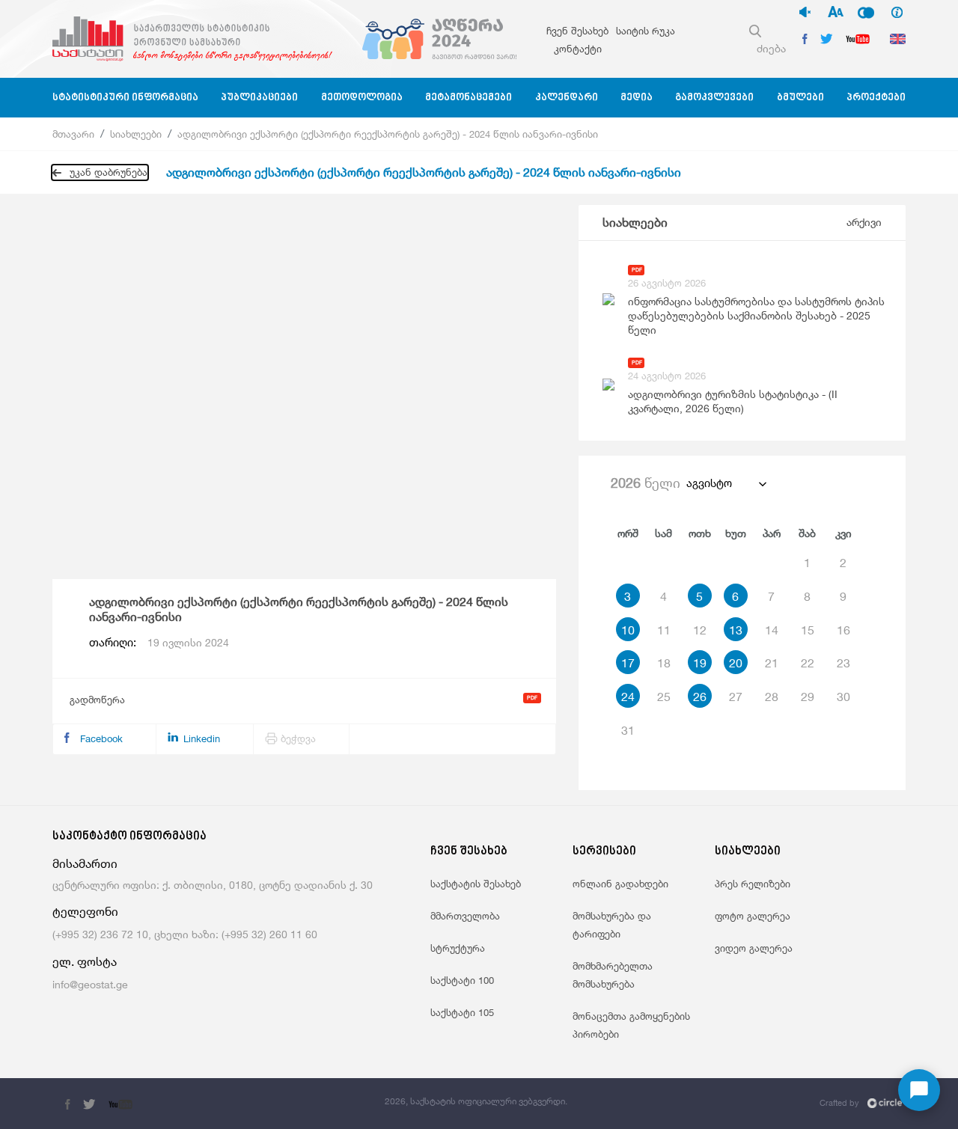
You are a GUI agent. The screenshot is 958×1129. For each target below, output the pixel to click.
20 (735, 662)
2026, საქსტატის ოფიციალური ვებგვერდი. (476, 1101)
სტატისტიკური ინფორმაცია (125, 97)
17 (628, 662)
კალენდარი (566, 97)
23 (843, 662)
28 (771, 696)
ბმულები (800, 97)
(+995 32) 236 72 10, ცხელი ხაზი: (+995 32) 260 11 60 (184, 934)
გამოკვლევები (714, 97)
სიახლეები (136, 134)
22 (807, 662)
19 (700, 662)
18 (664, 662)
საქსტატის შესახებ (475, 884)
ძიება (771, 48)
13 (735, 629)
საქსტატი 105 (462, 1012)
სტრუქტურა (457, 948)
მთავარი (73, 134)
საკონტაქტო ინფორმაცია (129, 837)
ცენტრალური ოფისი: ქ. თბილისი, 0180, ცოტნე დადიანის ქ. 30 (212, 884)
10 (628, 629)
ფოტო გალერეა (752, 916)
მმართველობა (465, 916)
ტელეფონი (85, 912)
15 (807, 629)
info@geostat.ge (90, 984)
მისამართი (85, 864)
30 (843, 696)
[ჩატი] (919, 1090)
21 (771, 662)
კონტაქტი (578, 49)
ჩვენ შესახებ (577, 31)
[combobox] (725, 483)
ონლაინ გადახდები (620, 884)
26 (700, 696)
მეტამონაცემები (468, 97)
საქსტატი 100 (462, 980)
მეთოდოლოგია (362, 97)
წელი (645, 482)
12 (700, 629)
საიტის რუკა (645, 31)
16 (843, 629)
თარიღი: (159, 642)
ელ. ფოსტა (84, 962)
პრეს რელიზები (752, 884)
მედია (636, 97)
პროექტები (876, 97)
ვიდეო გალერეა (754, 948)
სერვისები (604, 852)
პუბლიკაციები (259, 97)
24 (628, 696)
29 (807, 696)
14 (771, 629)
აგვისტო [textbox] (709, 483)
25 (664, 696)
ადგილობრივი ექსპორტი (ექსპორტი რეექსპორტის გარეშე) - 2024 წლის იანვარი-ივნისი (387, 134)
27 (735, 696)
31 (628, 730)
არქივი (864, 221)
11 (664, 629)
